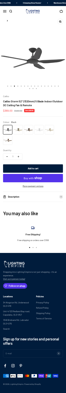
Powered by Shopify (32, 384)
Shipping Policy (43, 313)
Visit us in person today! (14, 279)
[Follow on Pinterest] (21, 366)
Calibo (6, 96)
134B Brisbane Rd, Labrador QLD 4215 (16, 322)
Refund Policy (42, 307)
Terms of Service (44, 318)
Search (6, 328)
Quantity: (7, 150)
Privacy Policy (42, 302)
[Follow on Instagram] (13, 366)
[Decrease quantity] (7, 157)
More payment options (33, 186)
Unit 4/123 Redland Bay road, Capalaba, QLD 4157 (16, 313)
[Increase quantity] (18, 157)
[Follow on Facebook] (5, 366)
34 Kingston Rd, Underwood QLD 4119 (16, 304)
